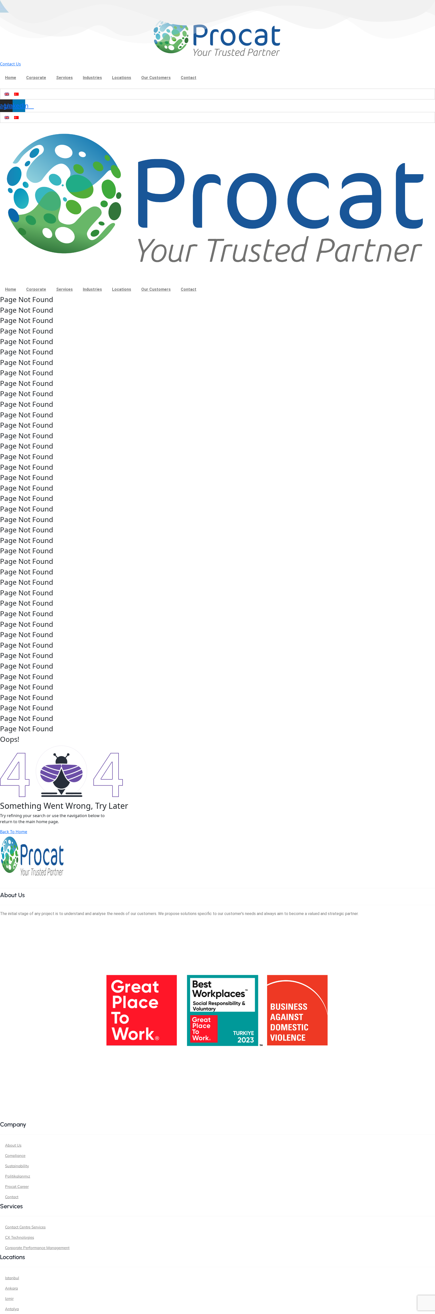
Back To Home (13, 831)
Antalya (12, 1308)
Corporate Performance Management (37, 1247)
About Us (13, 1145)
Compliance (15, 1155)
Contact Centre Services (25, 1227)
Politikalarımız (17, 1176)
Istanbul (12, 1277)
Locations (121, 77)
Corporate (36, 77)
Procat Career (17, 1186)
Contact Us (10, 64)
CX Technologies (19, 1237)
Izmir (9, 1298)
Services (64, 77)
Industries (92, 77)
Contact (188, 77)
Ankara (11, 1288)
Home (10, 77)
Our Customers (156, 77)
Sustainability (17, 1165)
